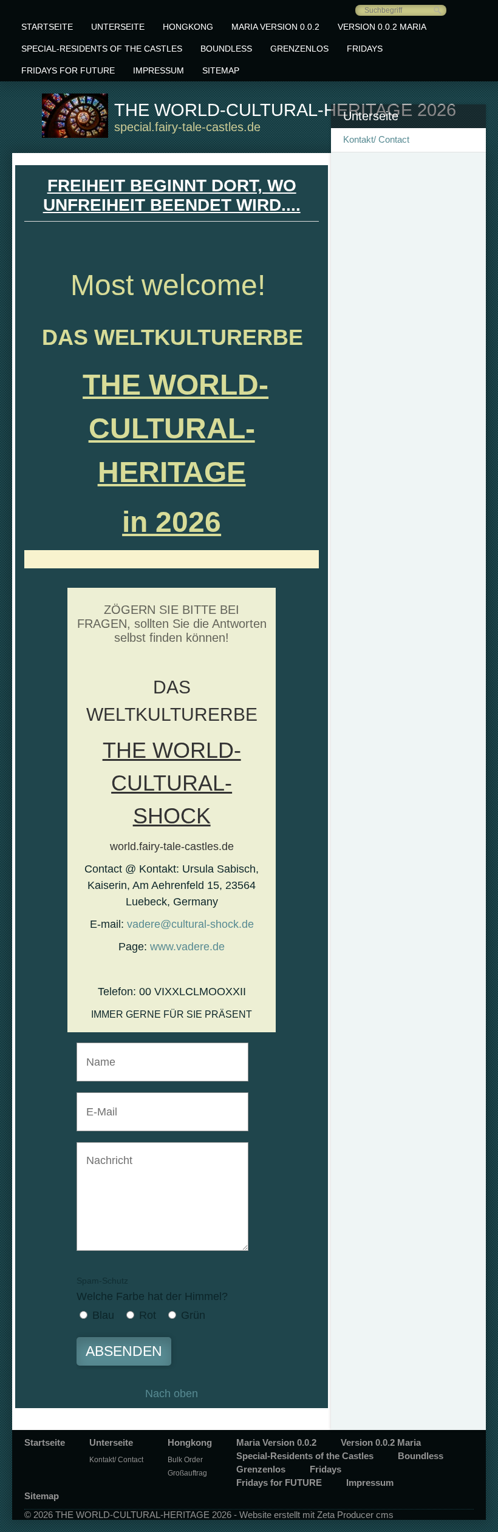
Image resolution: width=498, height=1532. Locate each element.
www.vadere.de (187, 947)
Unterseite (118, 27)
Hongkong (188, 27)
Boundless (226, 48)
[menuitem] (47, 27)
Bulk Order (185, 1459)
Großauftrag (187, 1473)
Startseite (47, 27)
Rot (147, 1315)
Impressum (158, 70)
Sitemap (220, 70)
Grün (193, 1315)
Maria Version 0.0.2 (275, 27)
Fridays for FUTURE (68, 70)
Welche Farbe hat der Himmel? (152, 1289)
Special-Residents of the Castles (101, 48)
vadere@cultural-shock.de (190, 924)
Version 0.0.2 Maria (382, 27)
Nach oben (171, 1393)
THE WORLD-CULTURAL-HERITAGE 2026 (285, 110)
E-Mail (98, 1103)
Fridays (365, 48)
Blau (103, 1315)
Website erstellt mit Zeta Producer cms (316, 1515)
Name (97, 1053)
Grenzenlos (299, 48)
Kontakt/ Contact (376, 139)
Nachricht (104, 1152)
